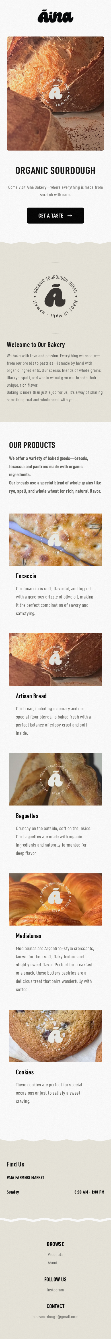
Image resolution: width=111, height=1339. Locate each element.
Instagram (55, 1290)
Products (55, 1254)
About (53, 1263)
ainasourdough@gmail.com (55, 1316)
